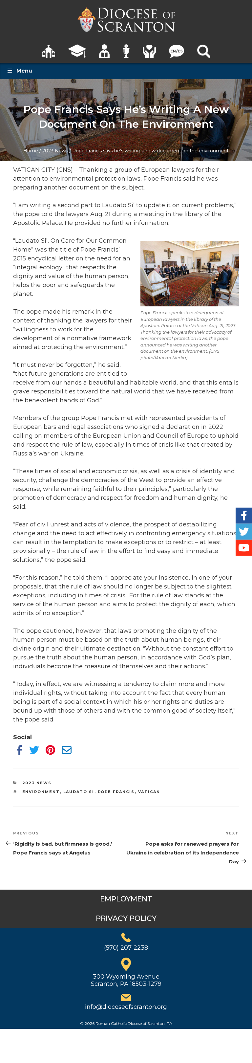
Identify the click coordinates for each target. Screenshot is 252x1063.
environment (41, 791)
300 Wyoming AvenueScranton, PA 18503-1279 (126, 980)
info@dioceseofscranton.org (126, 1006)
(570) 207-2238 (126, 947)
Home (30, 151)
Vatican (149, 791)
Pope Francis (116, 791)
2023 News (55, 151)
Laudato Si (78, 791)
